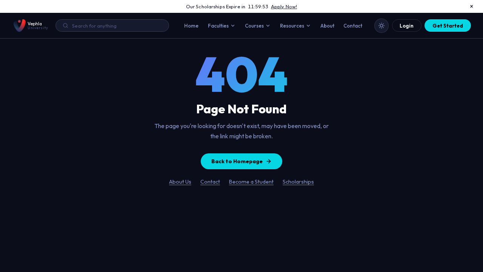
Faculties (218, 26)
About (327, 26)
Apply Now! (284, 6)
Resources (292, 26)
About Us (180, 181)
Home (191, 26)
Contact (352, 26)
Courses (254, 26)
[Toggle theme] (381, 26)
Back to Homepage (237, 161)
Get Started (447, 26)
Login (407, 26)
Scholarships (298, 181)
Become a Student (251, 181)
